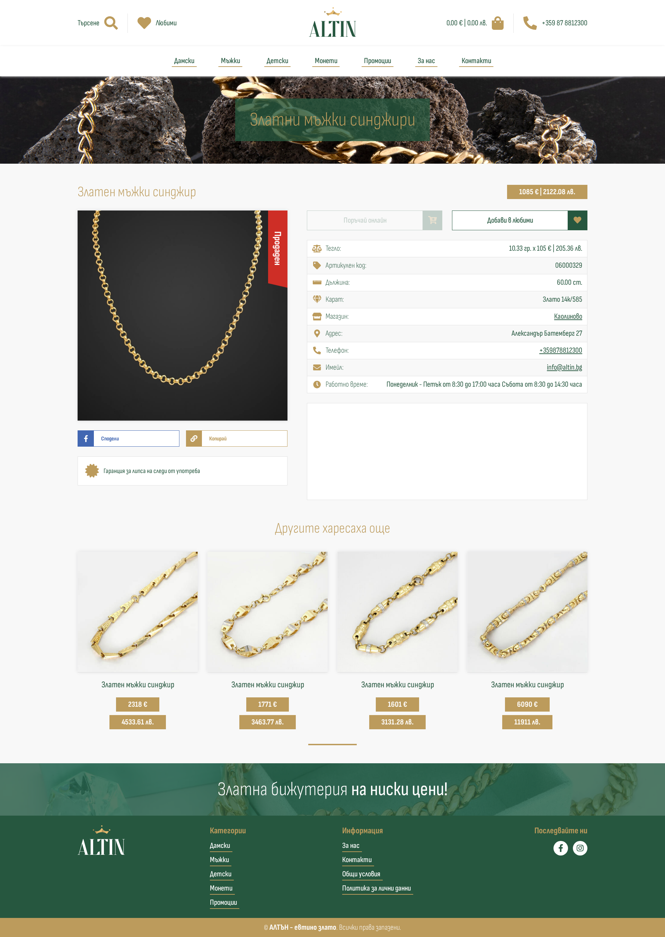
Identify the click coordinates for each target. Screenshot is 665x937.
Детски (277, 61)
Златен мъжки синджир (137, 684)
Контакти (476, 61)
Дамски (184, 61)
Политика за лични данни (376, 888)
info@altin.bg (564, 367)
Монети (326, 61)
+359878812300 (560, 350)
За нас (426, 61)
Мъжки (230, 61)
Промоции (377, 61)
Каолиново (568, 316)
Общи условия (361, 874)
